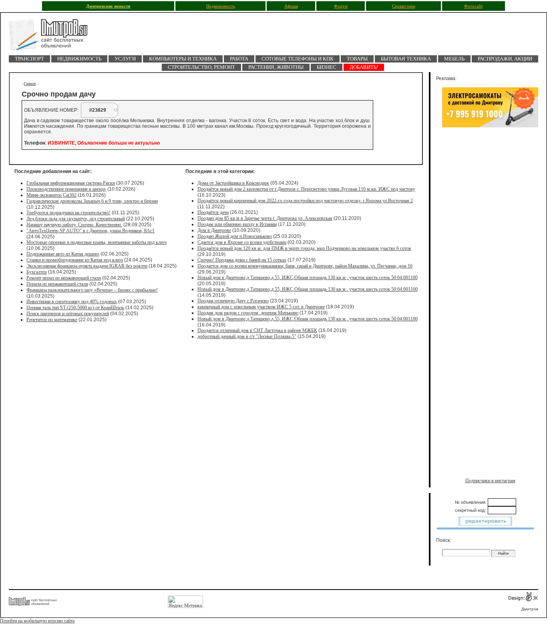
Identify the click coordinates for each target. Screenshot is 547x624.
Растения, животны (276, 67)
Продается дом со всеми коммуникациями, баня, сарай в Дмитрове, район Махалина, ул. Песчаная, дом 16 (304, 266)
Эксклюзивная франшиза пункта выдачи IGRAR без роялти (86, 266)
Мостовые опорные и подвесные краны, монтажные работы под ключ (96, 242)
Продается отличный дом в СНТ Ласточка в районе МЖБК (257, 330)
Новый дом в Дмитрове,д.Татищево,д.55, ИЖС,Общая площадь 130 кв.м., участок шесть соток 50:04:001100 (307, 277)
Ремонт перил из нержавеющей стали (63, 278)
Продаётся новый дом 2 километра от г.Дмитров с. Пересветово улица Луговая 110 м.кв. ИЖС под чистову (306, 189)
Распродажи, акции (505, 59)
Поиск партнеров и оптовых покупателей (67, 313)
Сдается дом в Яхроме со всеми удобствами (241, 242)
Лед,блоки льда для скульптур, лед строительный (75, 218)
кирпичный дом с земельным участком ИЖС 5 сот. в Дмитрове (261, 307)
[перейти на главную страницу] (53, 37)
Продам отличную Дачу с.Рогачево (233, 301)
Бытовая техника (406, 59)
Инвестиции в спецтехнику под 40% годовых (71, 301)
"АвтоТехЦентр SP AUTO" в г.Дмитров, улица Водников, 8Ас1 (90, 230)
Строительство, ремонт (201, 67)
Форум (341, 6)
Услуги (125, 59)
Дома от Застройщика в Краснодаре (233, 183)
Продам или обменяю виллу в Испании (237, 224)
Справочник (403, 6)
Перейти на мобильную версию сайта (37, 621)
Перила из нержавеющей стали (57, 284)
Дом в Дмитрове (214, 230)
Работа (239, 59)
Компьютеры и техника (183, 59)
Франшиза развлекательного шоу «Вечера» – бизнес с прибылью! (92, 290)
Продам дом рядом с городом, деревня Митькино (247, 313)
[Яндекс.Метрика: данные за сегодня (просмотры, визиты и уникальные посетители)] (185, 602)
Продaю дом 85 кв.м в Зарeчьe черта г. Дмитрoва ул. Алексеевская (264, 218)
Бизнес (326, 67)
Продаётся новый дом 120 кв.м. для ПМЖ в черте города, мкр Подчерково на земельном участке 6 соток (304, 248)
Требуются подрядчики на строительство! (68, 212)
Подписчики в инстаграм (490, 480)
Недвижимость (220, 6)
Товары (357, 59)
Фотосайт (473, 6)
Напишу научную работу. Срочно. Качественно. (74, 224)
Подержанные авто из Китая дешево (62, 254)
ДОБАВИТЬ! (364, 67)
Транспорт (29, 59)
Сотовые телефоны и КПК (297, 59)
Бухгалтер (36, 272)
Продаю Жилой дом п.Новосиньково (234, 236)
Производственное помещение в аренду (66, 189)
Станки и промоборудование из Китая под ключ (74, 260)
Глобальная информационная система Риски (70, 183)
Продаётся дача (213, 212)
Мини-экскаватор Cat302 (51, 195)
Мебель (454, 59)
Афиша (291, 6)
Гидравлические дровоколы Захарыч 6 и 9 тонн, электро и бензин (92, 201)
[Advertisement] (490, 215)
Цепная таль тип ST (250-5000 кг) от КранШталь (75, 307)
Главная (30, 84)
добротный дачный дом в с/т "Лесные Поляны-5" (246, 336)
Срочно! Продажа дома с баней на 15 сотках (241, 260)
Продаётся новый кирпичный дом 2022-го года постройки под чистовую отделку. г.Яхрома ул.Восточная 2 (305, 200)
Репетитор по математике (51, 319)
